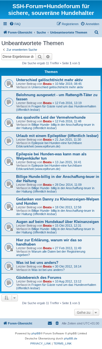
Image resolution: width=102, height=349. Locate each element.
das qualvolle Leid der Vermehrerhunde (51, 117)
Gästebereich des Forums (38, 277)
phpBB (36, 333)
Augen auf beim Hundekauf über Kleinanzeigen (57, 222)
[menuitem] (15, 24)
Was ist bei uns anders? (37, 262)
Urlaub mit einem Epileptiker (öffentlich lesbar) (57, 136)
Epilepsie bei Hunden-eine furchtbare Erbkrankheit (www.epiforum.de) (49, 144)
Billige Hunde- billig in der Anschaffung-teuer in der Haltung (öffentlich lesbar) (55, 126)
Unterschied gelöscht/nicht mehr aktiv (49, 80)
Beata (47, 83)
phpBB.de (70, 338)
